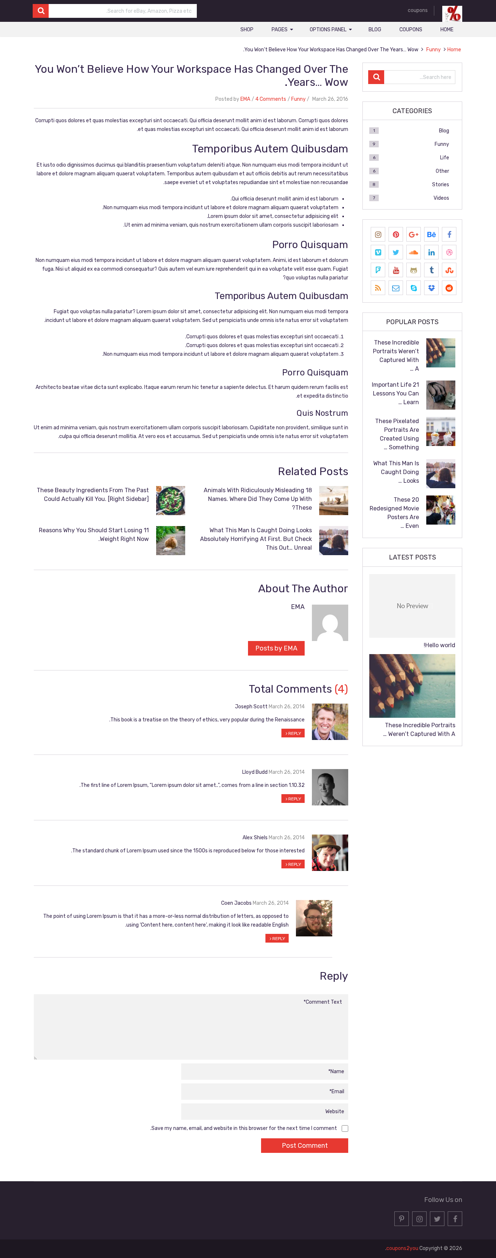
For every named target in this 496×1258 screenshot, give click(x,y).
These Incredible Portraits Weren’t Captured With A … (396, 355)
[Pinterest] (396, 234)
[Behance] (431, 234)
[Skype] (413, 287)
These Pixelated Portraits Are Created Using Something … (397, 434)
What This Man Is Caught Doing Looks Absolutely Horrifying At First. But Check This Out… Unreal (256, 539)
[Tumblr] (431, 270)
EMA (245, 99)
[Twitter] (396, 252)
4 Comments (270, 99)
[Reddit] (449, 287)
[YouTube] (396, 270)
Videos (441, 198)
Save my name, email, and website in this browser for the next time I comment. (243, 1128)
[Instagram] (378, 234)
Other (442, 171)
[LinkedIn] (431, 252)
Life (444, 158)
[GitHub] (413, 270)
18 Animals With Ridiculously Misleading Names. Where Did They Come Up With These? (258, 499)
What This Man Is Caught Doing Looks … (396, 472)
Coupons (410, 30)
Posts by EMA (276, 648)
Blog (375, 30)
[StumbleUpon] (449, 270)
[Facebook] (449, 234)
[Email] (396, 287)
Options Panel (328, 30)
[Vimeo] (378, 252)
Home (447, 30)
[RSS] (378, 287)
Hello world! (439, 645)
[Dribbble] (449, 252)
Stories (440, 185)
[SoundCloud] (413, 252)
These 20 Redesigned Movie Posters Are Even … (394, 512)
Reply (294, 733)
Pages (280, 30)
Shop (246, 30)
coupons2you (402, 1248)
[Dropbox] (431, 287)
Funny (298, 99)
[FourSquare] (378, 270)
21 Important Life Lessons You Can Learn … (395, 393)
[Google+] (413, 234)
